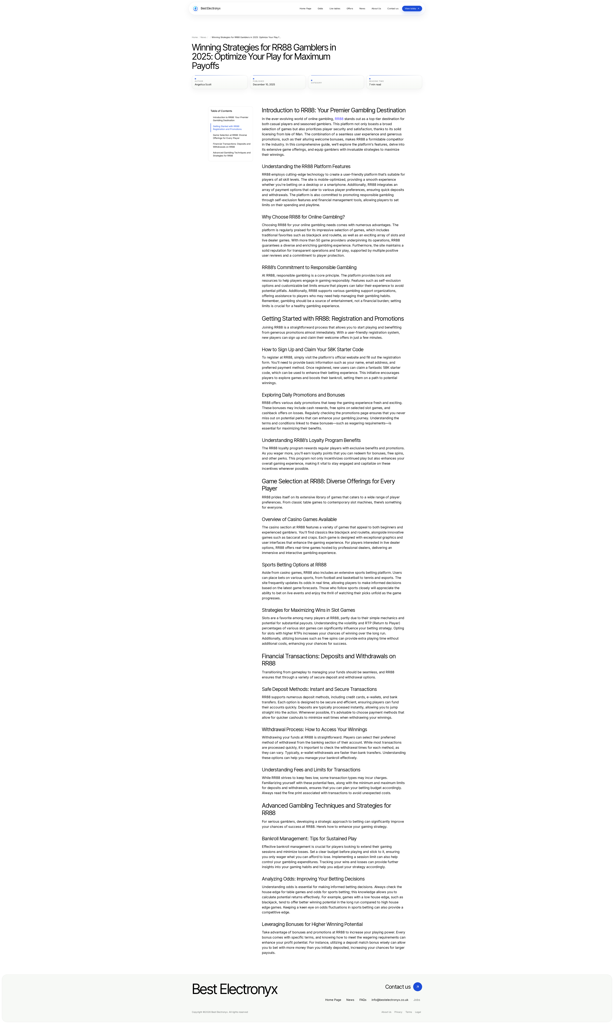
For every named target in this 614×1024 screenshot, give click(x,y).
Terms (408, 1012)
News (203, 37)
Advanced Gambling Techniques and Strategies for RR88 (232, 154)
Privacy (398, 1012)
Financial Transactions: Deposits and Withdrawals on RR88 (231, 145)
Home (195, 37)
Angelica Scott (203, 84)
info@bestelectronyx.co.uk (390, 999)
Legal (418, 1012)
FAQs (362, 999)
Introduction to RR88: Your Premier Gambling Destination (230, 119)
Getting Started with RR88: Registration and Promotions (227, 128)
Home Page (333, 999)
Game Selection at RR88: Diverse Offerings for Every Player (230, 136)
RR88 (339, 119)
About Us (386, 1012)
